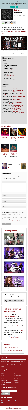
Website (5, 206)
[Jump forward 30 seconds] (5, 48)
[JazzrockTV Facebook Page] (4, 400)
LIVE (15, 373)
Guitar (3, 378)
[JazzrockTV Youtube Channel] (18, 400)
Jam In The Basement (6, 382)
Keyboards (4, 384)
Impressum (8, 408)
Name (4, 195)
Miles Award (17, 375)
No (17, 6)
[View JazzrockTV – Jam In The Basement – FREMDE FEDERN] (14, 258)
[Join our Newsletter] (5, 403)
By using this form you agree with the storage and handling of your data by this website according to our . (15, 218)
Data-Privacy (19, 408)
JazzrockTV (18, 407)
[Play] (14, 43)
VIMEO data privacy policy (16, 51)
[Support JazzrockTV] (17, 54)
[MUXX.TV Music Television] (11, 347)
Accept (12, 6)
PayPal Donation (18, 325)
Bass (2, 373)
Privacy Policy (15, 220)
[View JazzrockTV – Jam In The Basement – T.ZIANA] (14, 286)
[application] (14, 43)
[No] (26, 4)
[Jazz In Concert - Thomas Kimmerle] (13, 350)
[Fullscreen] (24, 48)
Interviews (4, 380)
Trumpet (16, 382)
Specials (16, 380)
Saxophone (17, 378)
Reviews (16, 377)
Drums (3, 377)
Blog (2, 375)
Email (4, 201)
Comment (5, 182)
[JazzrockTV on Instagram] (11, 400)
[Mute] (20, 48)
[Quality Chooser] (22, 48)
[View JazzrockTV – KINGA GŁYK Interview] (14, 244)
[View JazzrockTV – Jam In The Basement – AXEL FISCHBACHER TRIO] (14, 272)
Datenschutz (13, 408)
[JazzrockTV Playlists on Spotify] (14, 302)
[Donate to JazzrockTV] (23, 54)
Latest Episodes (10, 231)
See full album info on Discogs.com (11, 121)
